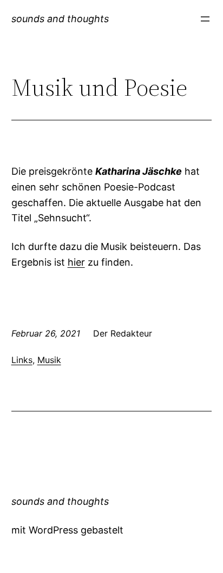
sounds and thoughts (60, 18)
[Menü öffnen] (205, 18)
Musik (49, 359)
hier (76, 262)
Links (21, 359)
